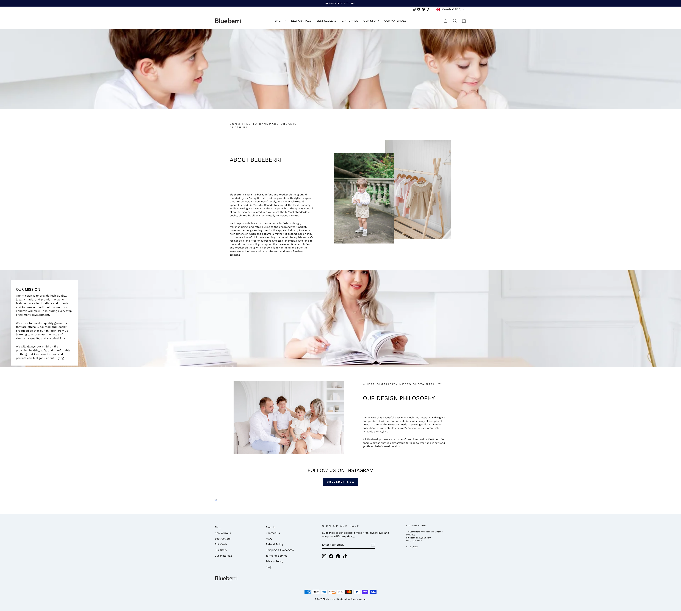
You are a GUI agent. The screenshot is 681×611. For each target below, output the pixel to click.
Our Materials (395, 20)
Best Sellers (326, 20)
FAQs (269, 538)
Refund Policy (274, 544)
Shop (279, 20)
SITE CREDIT (413, 546)
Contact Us (273, 533)
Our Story (371, 20)
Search (270, 527)
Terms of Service (276, 555)
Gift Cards (350, 20)
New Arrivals (301, 20)
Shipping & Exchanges (280, 550)
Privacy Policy (274, 561)
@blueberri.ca (340, 481)
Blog (268, 567)
